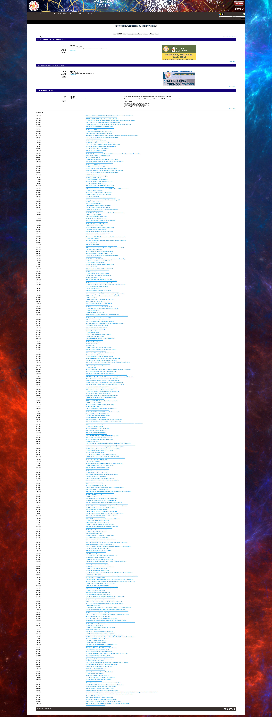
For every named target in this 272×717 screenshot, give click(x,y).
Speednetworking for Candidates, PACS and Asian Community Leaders (102, 480)
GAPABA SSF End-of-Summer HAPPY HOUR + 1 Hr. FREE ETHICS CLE (103, 421)
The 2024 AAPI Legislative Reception (94, 211)
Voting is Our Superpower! (92, 343)
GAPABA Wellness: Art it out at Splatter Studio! (97, 179)
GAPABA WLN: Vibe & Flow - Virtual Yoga (95, 329)
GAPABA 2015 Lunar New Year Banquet (95, 670)
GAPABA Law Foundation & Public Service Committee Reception (101, 146)
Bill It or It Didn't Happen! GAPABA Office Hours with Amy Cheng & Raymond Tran (105, 294)
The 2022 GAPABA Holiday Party (93, 257)
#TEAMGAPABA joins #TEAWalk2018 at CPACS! (97, 469)
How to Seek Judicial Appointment (94, 681)
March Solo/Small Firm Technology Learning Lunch (98, 557)
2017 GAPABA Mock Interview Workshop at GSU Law (98, 550)
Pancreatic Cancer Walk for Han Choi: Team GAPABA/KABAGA (101, 500)
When (64, 45)
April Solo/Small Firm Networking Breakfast (96, 552)
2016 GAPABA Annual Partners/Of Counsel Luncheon (98, 594)
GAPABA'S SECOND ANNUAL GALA (95, 660)
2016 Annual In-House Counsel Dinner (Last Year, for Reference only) (102, 587)
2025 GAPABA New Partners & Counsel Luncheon (97, 148)
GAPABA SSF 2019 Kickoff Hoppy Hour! (95, 452)
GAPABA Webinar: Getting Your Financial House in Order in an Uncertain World (104, 382)
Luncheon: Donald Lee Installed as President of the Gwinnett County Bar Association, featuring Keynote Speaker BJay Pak (114, 423)
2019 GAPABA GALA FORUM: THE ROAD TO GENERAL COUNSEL (102, 435)
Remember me (223, 17)
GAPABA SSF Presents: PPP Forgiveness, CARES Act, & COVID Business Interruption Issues (108, 362)
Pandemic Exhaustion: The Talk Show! (95, 354)
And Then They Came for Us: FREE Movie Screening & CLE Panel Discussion (104, 463)
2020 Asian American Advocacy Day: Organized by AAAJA (99, 389)
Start (65, 96)
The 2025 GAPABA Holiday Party (93, 139)
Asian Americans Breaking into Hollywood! (96, 351)
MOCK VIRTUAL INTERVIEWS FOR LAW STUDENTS (99, 303)
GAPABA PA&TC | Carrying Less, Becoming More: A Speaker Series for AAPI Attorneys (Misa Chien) (109, 115)
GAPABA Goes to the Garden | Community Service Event (99, 231)
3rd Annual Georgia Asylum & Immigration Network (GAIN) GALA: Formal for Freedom (106, 620)
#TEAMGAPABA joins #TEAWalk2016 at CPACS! (97, 585)
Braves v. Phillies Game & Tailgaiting (94, 695)
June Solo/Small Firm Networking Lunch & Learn (97, 537)
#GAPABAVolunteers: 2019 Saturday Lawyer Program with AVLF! (101, 408)
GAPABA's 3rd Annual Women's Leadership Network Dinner (100, 404)
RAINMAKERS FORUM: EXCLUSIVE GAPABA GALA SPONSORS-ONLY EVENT (105, 609)
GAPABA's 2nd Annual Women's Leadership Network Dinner (100, 465)
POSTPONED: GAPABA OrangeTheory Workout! (97, 386)
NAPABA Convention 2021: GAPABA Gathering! (97, 286)
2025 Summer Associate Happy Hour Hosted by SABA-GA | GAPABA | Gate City (105, 161)
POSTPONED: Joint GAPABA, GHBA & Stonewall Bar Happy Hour (101, 388)
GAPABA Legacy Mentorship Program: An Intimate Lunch (99, 439)
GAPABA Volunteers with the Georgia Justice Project (98, 364)
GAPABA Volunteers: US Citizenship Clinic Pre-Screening (99, 356)
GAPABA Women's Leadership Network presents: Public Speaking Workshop (104, 502)
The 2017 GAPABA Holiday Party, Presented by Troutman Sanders (101, 511)
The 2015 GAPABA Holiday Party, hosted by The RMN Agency (100, 627)
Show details (232, 61)
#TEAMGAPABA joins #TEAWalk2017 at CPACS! (97, 522)
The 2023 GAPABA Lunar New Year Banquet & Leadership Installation (102, 255)
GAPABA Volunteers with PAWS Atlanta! (95, 262)
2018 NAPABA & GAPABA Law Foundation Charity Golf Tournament (101, 498)
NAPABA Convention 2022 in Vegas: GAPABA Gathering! (99, 260)
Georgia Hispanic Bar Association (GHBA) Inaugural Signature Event (102, 690)
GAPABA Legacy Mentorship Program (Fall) (96, 417)
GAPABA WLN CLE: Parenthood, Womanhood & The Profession (101, 349)
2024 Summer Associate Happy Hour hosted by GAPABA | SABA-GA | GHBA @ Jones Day (107, 188)
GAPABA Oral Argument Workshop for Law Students (98, 616)
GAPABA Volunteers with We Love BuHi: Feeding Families (99, 306)
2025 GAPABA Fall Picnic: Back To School (96, 150)
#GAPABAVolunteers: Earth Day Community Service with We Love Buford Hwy (104, 170)
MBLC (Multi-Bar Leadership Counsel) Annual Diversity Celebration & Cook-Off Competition (107, 611)
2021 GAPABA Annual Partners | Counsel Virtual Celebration (100, 321)
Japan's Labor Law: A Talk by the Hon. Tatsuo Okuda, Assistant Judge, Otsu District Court (107, 653)
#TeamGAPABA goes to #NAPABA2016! (95, 577)
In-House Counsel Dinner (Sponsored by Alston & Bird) (98, 679)
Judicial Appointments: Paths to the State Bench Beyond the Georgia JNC (103, 200)
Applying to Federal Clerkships (93, 330)
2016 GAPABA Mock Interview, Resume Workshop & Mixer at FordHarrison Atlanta (105, 596)
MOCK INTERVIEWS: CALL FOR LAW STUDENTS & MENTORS (101, 281)
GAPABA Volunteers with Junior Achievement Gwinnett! (99, 282)
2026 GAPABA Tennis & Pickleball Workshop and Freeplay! (99, 126)
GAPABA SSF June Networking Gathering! (96, 432)
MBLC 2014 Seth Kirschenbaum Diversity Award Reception (99, 688)
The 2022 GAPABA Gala (91, 266)
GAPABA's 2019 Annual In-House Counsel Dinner (97, 410)
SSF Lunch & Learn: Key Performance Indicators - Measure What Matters (103, 295)
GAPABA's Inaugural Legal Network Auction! (96, 529)
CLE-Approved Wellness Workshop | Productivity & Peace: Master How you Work (105, 247)
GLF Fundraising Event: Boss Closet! (94, 152)
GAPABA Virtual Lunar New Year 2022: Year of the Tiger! (99, 279)
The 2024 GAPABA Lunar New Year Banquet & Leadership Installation (102, 209)
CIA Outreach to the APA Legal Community (96, 640)
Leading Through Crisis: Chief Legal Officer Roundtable (98, 275)
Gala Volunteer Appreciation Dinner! (94, 533)
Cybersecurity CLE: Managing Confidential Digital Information (100, 353)
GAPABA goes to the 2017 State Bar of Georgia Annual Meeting (100, 539)
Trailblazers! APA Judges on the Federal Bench (97, 325)
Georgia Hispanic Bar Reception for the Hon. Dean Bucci (99, 659)
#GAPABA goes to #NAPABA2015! (94, 629)
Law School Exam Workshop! (93, 461)
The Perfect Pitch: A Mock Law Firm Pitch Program (98, 415)
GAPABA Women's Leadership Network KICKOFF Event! (99, 450)
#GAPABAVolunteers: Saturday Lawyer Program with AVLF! (100, 478)
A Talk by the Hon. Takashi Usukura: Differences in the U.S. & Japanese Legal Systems (106, 561)
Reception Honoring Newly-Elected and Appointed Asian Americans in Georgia (104, 419)
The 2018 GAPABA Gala (91, 496)
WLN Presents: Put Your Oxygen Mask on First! (97, 305)
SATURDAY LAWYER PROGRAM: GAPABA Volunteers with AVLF (101, 555)
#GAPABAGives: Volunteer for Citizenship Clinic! (97, 489)
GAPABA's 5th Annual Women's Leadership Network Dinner (100, 227)
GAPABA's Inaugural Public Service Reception (97, 222)
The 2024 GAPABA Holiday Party (93, 174)
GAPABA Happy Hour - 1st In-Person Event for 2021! (98, 317)
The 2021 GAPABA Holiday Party (93, 288)
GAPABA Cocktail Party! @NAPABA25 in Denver (97, 141)
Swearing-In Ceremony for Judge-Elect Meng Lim (97, 675)
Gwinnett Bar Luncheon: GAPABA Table (95, 399)
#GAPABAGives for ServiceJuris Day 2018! (96, 485)
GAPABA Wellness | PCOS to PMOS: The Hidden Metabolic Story (101, 117)
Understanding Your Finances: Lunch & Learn (96, 327)
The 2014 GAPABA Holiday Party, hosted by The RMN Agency (100, 677)
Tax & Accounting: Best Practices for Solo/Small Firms (98, 334)
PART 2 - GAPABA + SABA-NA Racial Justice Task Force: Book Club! (102, 118)
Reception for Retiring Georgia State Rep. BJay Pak (98, 592)
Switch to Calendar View (230, 37)
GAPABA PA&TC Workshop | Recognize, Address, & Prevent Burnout (102, 159)
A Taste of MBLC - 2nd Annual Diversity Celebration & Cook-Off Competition (103, 701)
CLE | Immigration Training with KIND (94, 225)
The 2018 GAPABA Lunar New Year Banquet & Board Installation (101, 507)
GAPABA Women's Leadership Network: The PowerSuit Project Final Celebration (104, 513)
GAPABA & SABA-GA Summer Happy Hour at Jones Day (99, 268)
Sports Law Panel (90, 345)
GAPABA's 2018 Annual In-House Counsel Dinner (97, 472)
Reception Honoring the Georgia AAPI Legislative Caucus (99, 253)
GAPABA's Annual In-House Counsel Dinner (96, 642)
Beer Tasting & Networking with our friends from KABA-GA (99, 697)
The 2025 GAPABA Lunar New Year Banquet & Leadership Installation (102, 172)
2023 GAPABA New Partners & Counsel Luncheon (97, 233)
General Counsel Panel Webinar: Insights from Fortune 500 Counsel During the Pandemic (106, 375)
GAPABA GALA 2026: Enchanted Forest (95, 129)
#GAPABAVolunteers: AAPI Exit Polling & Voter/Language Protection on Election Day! (105, 258)
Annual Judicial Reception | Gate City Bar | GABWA (98, 155)
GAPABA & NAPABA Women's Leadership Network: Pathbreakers (101, 360)
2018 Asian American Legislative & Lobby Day (96, 509)
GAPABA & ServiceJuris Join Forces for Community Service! (100, 535)
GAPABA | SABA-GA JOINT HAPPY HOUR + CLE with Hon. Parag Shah (103, 411)
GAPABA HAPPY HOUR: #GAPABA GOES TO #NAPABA (99, 631)
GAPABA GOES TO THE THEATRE (94, 625)
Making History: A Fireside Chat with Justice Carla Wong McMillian (101, 371)
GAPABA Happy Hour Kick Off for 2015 (95, 673)
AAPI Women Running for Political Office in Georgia (98, 319)
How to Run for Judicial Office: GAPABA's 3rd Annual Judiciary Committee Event (104, 635)
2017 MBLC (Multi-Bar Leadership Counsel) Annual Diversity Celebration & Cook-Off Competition (108, 546)
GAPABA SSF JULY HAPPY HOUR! (94, 482)
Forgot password (235, 17)
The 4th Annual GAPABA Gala (93, 541)
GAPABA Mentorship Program (93, 157)
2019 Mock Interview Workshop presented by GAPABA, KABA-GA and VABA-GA (105, 447)
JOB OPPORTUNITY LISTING (45, 90)
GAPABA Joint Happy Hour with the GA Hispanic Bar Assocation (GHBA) (103, 448)
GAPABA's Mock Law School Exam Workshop (97, 223)
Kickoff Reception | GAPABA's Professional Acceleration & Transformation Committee (106, 236)
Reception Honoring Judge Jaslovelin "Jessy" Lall (97, 649)
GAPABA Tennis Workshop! (92, 238)
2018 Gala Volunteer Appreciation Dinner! (95, 483)
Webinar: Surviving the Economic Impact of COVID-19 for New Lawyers (102, 380)
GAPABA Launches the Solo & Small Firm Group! (97, 570)
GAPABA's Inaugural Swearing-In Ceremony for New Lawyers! (100, 142)
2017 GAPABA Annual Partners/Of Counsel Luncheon (98, 548)
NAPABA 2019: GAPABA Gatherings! (94, 406)
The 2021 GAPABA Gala (91, 297)
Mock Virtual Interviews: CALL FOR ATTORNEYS (97, 301)
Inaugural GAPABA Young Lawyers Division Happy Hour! (99, 666)
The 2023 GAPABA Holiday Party (93, 214)
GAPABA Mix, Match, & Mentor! (93, 341)
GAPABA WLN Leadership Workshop (94, 426)
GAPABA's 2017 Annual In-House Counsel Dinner (97, 520)
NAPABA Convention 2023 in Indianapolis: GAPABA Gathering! (100, 220)
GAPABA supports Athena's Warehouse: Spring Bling (98, 612)
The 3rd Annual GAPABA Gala (93, 605)
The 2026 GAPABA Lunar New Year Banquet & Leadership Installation (102, 137)
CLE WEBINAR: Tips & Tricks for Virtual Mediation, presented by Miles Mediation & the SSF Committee (110, 376)
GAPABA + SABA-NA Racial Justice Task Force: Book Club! (100, 128)
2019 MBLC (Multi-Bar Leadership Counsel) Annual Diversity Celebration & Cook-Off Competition (108, 443)
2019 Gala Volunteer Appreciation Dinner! (95, 424)
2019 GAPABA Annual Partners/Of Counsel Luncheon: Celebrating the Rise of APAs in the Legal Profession (110, 445)
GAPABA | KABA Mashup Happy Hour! (95, 312)
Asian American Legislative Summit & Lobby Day (97, 564)
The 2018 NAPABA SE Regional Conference (96, 494)
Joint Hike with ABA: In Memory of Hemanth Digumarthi (99, 133)
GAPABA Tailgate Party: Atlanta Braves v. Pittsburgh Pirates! (100, 657)
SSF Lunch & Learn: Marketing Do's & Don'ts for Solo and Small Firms (102, 314)
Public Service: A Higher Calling (93, 574)
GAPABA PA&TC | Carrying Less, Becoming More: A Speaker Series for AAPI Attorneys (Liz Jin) (108, 124)
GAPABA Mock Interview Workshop (94, 201)
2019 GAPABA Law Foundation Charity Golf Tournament (99, 437)
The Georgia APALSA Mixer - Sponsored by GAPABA (98, 205)
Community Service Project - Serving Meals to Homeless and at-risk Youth (103, 682)
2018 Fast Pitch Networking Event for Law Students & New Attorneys (102, 474)
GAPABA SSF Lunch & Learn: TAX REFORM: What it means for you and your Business (106, 506)
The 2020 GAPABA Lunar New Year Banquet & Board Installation (101, 397)
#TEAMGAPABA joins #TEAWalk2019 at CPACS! (97, 413)
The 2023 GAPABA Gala (91, 242)
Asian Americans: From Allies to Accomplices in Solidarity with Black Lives (103, 358)
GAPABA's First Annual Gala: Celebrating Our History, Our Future (101, 699)
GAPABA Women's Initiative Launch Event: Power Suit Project (100, 583)
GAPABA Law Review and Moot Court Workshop (97, 166)
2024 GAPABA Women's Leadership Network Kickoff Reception (100, 198)
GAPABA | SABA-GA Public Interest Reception (97, 176)
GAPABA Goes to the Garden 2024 (94, 190)
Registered (63, 50)
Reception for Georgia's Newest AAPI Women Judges (98, 290)
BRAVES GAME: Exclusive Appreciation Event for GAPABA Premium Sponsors (104, 603)
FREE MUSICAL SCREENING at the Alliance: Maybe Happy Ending (102, 400)
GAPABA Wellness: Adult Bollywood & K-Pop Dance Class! (99, 131)
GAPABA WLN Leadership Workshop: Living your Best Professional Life (102, 391)
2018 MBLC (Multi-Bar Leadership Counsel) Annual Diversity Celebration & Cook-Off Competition (108, 491)
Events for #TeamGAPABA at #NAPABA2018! (96, 459)
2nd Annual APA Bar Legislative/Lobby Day (96, 668)
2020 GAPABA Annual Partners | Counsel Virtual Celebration (100, 373)
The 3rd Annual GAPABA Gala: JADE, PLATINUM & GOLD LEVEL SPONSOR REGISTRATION (108, 607)
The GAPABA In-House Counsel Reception (96, 229)
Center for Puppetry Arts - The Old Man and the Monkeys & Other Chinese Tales (104, 684)
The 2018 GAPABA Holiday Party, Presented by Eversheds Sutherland (102, 456)
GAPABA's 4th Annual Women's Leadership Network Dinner (100, 264)
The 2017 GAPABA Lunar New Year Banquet (96, 568)
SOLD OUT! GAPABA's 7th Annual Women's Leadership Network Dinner (103, 144)
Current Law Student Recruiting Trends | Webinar (50, 65)
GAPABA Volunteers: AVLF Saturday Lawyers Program (98, 347)
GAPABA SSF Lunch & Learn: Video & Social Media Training (100, 524)
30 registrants (73, 74)
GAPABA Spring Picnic (91, 271)
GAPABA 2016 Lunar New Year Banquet (95, 623)
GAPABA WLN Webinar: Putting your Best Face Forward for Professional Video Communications (108, 369)
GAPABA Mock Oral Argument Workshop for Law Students (99, 559)
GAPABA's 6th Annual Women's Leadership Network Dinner (100, 185)
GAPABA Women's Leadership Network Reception (97, 273)
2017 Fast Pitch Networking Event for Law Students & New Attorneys (102, 526)
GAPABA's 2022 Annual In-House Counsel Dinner (97, 270)
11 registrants (73, 50)
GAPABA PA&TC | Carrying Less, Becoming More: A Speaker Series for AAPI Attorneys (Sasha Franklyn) (110, 120)
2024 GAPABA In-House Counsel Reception (96, 183)
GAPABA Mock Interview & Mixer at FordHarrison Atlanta (99, 651)
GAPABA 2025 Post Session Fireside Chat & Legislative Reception (101, 168)
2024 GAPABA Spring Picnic (92, 196)
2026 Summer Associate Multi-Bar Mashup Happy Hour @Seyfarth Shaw (103, 122)
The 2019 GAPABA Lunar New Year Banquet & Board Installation (101, 454)
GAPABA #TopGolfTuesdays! (92, 441)
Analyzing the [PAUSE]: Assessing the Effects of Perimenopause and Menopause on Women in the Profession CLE (112, 135)
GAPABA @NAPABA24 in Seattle (94, 177)
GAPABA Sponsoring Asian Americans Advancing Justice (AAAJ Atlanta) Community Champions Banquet (110, 636)
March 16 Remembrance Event (93, 277)
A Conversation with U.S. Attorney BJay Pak (96, 365)
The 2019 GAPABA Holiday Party (93, 402)
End (65, 97)
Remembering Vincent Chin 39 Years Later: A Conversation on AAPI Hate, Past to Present (107, 316)
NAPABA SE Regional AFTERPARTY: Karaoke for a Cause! (100, 493)
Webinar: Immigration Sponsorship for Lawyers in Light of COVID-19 (102, 378)
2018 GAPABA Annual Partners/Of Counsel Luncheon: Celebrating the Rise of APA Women (107, 504)
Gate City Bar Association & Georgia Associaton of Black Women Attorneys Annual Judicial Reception (109, 694)
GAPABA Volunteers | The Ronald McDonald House (51, 39)
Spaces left (63, 49)
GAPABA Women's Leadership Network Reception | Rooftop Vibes (101, 246)
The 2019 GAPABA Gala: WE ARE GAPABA (96, 434)
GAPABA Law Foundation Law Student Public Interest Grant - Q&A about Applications (105, 284)
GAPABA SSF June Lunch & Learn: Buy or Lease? (97, 428)
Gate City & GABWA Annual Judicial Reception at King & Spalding (101, 647)
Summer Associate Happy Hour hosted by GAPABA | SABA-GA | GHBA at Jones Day (106, 240)
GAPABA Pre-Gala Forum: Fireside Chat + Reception (98, 194)
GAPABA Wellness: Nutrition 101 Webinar (95, 235)
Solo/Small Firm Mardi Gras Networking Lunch (97, 563)
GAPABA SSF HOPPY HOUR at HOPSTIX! (96, 531)
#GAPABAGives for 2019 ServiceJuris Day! (96, 430)
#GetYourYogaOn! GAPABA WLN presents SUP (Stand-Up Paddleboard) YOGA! (105, 487)
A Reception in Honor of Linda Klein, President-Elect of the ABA (100, 633)
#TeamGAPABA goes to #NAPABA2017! (95, 517)
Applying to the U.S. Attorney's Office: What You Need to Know (100, 338)
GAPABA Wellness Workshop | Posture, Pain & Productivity (100, 187)
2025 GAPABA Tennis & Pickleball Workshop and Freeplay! (99, 163)
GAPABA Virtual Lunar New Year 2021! (95, 336)
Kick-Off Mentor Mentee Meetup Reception (96, 218)
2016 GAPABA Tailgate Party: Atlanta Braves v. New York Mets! (100, 598)
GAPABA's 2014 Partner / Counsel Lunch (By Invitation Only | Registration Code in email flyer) (107, 703)
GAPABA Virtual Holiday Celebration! (94, 340)
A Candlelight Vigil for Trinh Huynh (94, 553)
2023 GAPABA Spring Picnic (92, 244)
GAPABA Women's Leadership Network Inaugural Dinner (99, 528)
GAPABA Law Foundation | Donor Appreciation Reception (99, 181)
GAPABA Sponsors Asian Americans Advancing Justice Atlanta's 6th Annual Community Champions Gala (110, 581)
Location (64, 48)
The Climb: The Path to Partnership (94, 249)
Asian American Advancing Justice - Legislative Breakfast (99, 671)
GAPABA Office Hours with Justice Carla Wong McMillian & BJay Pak (102, 308)
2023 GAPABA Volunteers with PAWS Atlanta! (96, 216)
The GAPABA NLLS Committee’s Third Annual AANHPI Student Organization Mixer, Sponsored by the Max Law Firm (113, 153)
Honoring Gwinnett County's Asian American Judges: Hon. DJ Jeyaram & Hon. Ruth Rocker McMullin (109, 579)
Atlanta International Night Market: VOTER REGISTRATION (100, 544)
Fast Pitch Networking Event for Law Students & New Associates (101, 686)
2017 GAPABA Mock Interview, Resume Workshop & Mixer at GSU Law (102, 518)
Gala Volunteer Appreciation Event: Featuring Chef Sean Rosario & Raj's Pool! (104, 601)
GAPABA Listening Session (92, 332)
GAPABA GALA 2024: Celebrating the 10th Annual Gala (98, 192)
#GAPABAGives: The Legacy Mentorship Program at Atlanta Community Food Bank (105, 458)
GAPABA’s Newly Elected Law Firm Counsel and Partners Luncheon (102, 664)
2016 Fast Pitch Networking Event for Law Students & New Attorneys (102, 588)
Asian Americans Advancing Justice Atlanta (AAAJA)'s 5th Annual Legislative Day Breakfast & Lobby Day (110, 622)
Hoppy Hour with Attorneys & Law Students (96, 476)
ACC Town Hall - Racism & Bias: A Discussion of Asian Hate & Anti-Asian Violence (105, 323)
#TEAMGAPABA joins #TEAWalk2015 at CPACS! (97, 638)
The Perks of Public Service (92, 310)
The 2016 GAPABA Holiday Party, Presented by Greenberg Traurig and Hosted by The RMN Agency (109, 572)
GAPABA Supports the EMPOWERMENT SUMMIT (98, 467)
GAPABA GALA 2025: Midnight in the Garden (96, 164)
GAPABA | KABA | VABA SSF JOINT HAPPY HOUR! (98, 393)
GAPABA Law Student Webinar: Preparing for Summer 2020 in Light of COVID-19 (105, 384)
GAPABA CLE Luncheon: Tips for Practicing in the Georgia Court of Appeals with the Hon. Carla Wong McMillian (112, 576)
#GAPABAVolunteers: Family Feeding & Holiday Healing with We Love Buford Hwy (105, 212)
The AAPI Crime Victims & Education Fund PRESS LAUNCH (100, 299)
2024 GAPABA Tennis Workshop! (93, 203)
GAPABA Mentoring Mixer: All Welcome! (95, 590)
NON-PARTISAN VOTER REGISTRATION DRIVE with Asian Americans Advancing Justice (107, 614)
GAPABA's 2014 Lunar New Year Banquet (95, 705)
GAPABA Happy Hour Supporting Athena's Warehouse (98, 646)
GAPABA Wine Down (91, 367)
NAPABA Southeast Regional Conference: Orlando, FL (98, 655)
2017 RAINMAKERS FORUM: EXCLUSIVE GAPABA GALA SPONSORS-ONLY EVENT (106, 542)
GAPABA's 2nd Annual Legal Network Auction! (96, 470)
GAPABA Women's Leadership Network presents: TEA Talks (100, 566)
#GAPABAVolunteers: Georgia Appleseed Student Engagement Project (102, 292)
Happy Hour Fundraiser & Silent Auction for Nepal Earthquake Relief (101, 644)
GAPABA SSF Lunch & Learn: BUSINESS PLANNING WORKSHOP (102, 515)
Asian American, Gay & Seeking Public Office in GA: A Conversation (102, 395)
